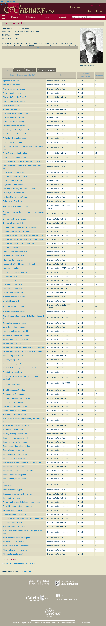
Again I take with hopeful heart (14, 93)
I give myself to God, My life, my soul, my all (19, 264)
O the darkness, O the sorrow (14, 394)
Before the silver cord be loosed (15, 138)
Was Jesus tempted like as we (14, 527)
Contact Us (38, 623)
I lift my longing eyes (10, 276)
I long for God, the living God (13, 280)
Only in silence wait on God (13, 402)
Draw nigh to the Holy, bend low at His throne (20, 189)
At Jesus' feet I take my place (13, 118)
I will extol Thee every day (12, 289)
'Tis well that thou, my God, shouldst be (17, 506)
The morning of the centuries (13, 467)
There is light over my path (13, 490)
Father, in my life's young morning (15, 207)
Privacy (29, 623)
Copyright (22, 623)
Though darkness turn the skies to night (17, 494)
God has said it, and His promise (15, 252)
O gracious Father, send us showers (16, 364)
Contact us (27, 572)
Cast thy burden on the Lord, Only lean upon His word (23, 161)
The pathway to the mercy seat (14, 475)
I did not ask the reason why (13, 260)
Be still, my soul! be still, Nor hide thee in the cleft (21, 130)
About (15, 623)
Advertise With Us (49, 623)
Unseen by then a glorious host (14, 514)
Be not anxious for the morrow (14, 126)
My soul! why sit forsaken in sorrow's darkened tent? (22, 352)
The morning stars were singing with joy (18, 471)
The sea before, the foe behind (14, 479)
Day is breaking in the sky (12, 181)
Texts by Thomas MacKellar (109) (23, 75)
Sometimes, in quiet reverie (13, 430)
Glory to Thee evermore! (12, 248)
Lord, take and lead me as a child (15, 331)
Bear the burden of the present (14, 134)
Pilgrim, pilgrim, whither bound (14, 411)
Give (77, 623)
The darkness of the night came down (17, 446)
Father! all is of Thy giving (12, 201)
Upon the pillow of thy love (13, 523)
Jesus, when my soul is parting (14, 323)
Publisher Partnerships (66, 623)
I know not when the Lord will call (15, 272)
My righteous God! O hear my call (15, 339)
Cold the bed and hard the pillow (15, 177)
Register (99, 11)
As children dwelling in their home (15, 114)
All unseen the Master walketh (14, 101)
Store (46, 17)
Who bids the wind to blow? (13, 554)
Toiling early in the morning (13, 510)
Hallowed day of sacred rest (13, 256)
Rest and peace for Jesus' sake (14, 415)
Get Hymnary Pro (87, 623)
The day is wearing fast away (14, 450)
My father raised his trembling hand (16, 335)
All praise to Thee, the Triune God (15, 97)
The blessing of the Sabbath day (15, 442)
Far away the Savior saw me (13, 193)
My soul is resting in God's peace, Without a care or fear (23, 347)
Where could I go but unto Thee (14, 542)
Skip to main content (7, 1)
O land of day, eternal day (12, 372)
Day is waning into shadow (13, 185)
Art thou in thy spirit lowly (12, 109)
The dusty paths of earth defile (14, 458)
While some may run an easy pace (16, 546)
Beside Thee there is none (13, 142)
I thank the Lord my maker (12, 284)
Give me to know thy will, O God (14, 223)
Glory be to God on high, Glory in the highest (19, 227)
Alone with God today (11, 105)
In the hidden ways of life (12, 301)
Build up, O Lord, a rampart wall (14, 157)
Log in (90, 11)
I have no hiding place (11, 268)
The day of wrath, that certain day (15, 454)
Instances (99, 75)
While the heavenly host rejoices (15, 550)
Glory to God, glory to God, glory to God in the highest (23, 239)
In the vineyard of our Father (13, 306)
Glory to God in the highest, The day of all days (20, 244)
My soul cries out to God (12, 343)
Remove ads (75, 7)
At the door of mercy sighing (13, 122)
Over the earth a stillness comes (15, 406)
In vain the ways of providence (14, 312)
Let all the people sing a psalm (14, 327)
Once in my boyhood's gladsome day (17, 398)
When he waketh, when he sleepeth (16, 538)
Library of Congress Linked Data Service (19, 563)
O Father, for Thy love (11, 360)
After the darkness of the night (14, 89)
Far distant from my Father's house (16, 197)
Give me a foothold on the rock (14, 219)
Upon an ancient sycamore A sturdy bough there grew (23, 518)
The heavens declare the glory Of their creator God (22, 462)
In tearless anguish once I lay (14, 297)
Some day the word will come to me (16, 426)
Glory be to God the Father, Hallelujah (17, 231)
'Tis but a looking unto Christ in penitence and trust (22, 502)
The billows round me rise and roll (15, 438)
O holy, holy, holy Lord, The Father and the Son (20, 368)
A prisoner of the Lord (11, 81)
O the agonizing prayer (11, 385)
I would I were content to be (13, 293)
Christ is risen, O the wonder (13, 172)
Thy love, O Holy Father (11, 498)
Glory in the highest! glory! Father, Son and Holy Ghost (23, 235)
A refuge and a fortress (11, 85)
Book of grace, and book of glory (15, 153)
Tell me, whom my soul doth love (15, 434)
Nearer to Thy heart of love (13, 356)
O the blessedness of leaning (14, 390)
